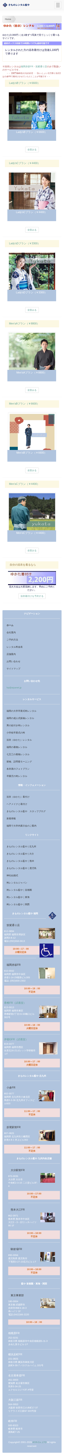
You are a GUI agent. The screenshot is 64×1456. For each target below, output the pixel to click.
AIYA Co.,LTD (39, 1442)
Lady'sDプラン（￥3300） (24, 243)
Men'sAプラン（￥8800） (24, 323)
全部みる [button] (32, 149)
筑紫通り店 (41, 66)
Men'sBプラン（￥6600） (24, 403)
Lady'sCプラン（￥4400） (24, 163)
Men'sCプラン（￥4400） (24, 484)
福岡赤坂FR (27, 66)
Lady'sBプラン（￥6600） (24, 83)
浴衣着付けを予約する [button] (32, 596)
